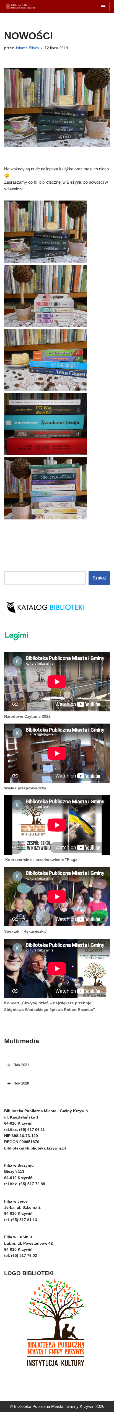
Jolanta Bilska (27, 48)
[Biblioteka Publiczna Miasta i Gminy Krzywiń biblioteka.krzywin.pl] (20, 6)
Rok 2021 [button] (21, 1065)
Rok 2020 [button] (21, 1083)
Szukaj (99, 578)
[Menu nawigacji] (103, 6)
